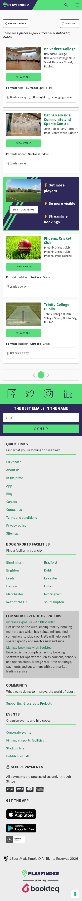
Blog (9, 494)
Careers (11, 502)
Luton (48, 586)
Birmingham (14, 562)
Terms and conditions (21, 518)
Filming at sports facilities (25, 740)
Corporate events (18, 732)
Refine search (17, 23)
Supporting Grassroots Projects (29, 703)
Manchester (14, 594)
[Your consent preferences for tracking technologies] (75, 894)
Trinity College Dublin (56, 306)
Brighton (12, 570)
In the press (14, 478)
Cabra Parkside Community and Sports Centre (57, 119)
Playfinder (13, 462)
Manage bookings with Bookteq (29, 647)
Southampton (54, 602)
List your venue (23, 209)
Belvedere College (60, 48)
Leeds (10, 578)
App (9, 486)
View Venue (23, 77)
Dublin (48, 570)
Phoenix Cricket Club (57, 240)
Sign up (41, 428)
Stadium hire (15, 748)
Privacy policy (16, 525)
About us (12, 470)
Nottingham (53, 594)
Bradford (50, 562)
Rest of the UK (16, 602)
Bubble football (17, 756)
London (11, 586)
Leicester (50, 578)
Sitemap (12, 533)
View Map (71, 23)
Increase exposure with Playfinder (30, 622)
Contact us (14, 510)
